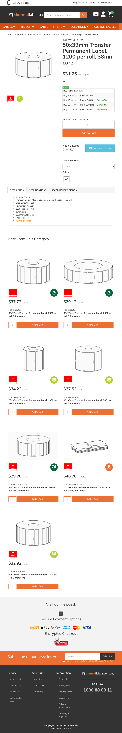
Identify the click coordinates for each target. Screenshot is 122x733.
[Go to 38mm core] (20, 99)
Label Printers (51, 27)
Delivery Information (64, 706)
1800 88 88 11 (108, 2)
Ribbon (26, 27)
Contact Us (94, 2)
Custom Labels (105, 27)
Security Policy (65, 698)
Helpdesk (14, 691)
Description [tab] (17, 190)
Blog (74, 2)
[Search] (83, 15)
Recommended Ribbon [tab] (64, 190)
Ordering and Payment (65, 715)
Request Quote (101, 148)
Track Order (15, 685)
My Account (15, 679)
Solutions (79, 27)
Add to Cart (88, 133)
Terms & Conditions (92, 661)
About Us (82, 2)
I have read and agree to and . (90, 661)
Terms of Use (65, 679)
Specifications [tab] (37, 190)
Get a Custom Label (16, 699)
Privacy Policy (109, 661)
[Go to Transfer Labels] (10, 99)
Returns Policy (65, 691)
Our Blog (38, 691)
